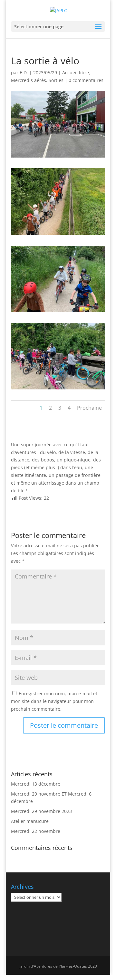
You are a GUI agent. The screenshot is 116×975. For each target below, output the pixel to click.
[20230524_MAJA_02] (58, 235)
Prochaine (89, 407)
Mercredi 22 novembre (35, 831)
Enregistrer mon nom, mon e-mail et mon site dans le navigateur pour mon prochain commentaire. (54, 701)
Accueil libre (75, 72)
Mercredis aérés (28, 80)
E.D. (24, 72)
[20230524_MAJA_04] (58, 389)
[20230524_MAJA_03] (58, 312)
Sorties (56, 80)
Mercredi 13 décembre (35, 784)
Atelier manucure (30, 821)
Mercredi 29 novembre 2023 (41, 811)
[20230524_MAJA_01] (58, 157)
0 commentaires (86, 80)
